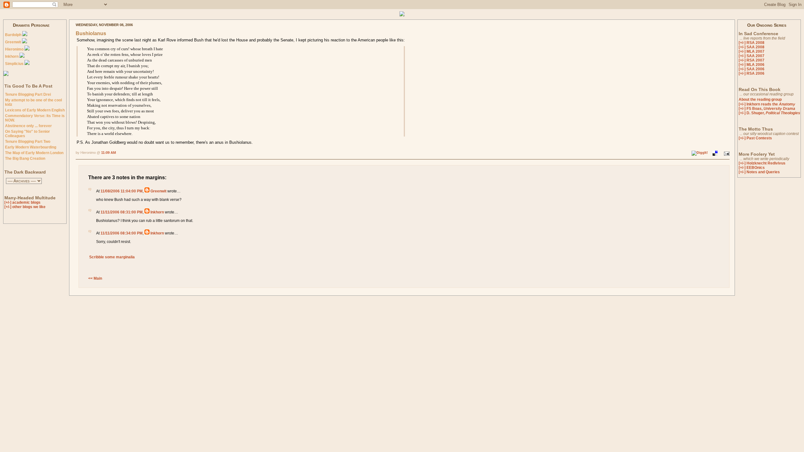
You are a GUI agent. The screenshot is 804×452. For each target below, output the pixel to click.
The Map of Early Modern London (34, 153)
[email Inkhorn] (21, 56)
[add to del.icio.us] (715, 153)
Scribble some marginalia (111, 257)
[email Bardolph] (24, 35)
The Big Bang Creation (25, 158)
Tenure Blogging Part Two (27, 141)
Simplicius (14, 64)
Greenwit (13, 42)
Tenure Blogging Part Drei (28, 94)
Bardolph (13, 35)
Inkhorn (12, 56)
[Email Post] (726, 153)
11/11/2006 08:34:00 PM (121, 233)
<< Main (95, 278)
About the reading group (760, 99)
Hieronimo (14, 49)
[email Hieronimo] (27, 49)
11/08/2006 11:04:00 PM (121, 191)
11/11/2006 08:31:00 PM (121, 212)
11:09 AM (108, 152)
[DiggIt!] (700, 153)
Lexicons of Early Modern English (35, 110)
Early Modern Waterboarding (30, 147)
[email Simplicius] (27, 64)
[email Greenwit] (24, 42)
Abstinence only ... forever (28, 126)
